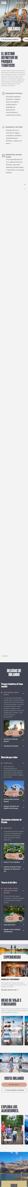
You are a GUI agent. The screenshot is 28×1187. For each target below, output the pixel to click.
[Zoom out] (25, 187)
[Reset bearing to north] (25, 189)
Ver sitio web (13, 1084)
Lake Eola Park (9, 925)
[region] (14, 420)
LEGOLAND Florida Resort (11, 800)
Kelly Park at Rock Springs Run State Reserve (11, 890)
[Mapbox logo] (5, 656)
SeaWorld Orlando (11, 746)
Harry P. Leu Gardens (12, 862)
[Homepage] (4, 3)
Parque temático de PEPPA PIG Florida (11, 807)
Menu (21, 3)
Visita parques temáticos (13, 39)
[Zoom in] (25, 184)
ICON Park (8, 763)
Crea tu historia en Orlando (15, 1090)
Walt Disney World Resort (11, 693)
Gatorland (8, 828)
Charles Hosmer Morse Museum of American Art (12, 869)
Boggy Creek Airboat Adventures (12, 930)
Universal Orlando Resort (11, 740)
